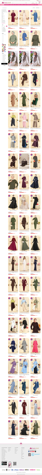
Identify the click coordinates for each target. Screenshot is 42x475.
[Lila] (4, 51)
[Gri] (3, 48)
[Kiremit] (2, 50)
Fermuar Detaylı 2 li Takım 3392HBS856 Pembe (24, 128)
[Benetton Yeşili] (2, 46)
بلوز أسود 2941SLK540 (24, 333)
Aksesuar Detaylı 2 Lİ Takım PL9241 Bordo (24, 292)
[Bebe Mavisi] (4, 45)
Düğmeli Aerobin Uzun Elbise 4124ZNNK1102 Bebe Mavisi (24, 374)
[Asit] (2, 45)
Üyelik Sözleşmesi (3, 455)
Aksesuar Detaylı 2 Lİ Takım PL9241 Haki (35, 292)
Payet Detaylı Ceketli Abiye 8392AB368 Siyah (35, 251)
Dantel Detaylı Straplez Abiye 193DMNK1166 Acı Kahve (13, 272)
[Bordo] (4, 46)
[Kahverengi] (5, 49)
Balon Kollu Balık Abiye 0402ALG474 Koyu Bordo (24, 415)
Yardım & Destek (3, 459)
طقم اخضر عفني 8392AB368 (24, 251)
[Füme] (4, 47)
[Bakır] (3, 45)
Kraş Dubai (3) (4, 54)
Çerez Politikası (3, 457)
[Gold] (2, 48)
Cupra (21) (4, 59)
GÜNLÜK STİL (19, 4)
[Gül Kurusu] (4, 48)
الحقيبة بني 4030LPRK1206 (24, 169)
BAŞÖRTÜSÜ (28, 4)
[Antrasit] (5, 44)
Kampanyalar (22, 458)
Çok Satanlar (22, 456)
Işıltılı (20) (4, 60)
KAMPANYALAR (3, 23)
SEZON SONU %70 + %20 (7, 4)
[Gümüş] (5, 48)
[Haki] (2, 49)
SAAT (25, 4)
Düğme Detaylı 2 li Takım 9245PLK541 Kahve (24, 87)
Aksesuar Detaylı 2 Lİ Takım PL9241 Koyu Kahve (13, 292)
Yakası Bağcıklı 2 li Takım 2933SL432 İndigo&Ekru (24, 46)
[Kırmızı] (3, 50)
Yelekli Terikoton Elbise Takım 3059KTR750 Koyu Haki (35, 46)
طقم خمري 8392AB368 (13, 251)
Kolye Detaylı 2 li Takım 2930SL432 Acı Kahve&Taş (13, 169)
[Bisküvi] (3, 46)
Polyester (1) (4, 56)
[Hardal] (3, 49)
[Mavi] (5, 51)
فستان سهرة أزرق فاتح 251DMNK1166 (35, 415)
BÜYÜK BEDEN (22, 4)
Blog (21, 457)
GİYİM (11, 4)
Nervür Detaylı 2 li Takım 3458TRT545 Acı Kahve (35, 333)
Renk (2, 43)
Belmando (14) (4, 61)
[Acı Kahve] (3, 44)
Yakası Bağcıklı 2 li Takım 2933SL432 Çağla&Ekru (13, 46)
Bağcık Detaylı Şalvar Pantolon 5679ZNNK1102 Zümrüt (35, 108)
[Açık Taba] (4, 44)
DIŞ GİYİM (15, 4)
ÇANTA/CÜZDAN (32, 4)
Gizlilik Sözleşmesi (3, 458)
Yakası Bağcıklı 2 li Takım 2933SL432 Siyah (35, 210)
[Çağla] (5, 46)
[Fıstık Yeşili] (3, 47)
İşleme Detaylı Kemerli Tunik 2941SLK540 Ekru (13, 333)
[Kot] (4, 50)
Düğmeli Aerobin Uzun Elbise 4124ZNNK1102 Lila (13, 374)
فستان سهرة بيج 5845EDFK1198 (24, 210)
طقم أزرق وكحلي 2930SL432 (35, 374)
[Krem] (5, 50)
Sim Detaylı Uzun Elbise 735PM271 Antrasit (35, 169)
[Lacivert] (2, 51)
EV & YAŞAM (36, 4)
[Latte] (3, 51)
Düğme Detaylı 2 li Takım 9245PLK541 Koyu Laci (35, 87)
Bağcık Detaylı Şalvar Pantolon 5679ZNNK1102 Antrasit (13, 128)
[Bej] (5, 45)
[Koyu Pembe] (2, 44)
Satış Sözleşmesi (3, 456)
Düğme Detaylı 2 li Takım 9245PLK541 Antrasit (13, 87)
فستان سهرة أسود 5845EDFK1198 (13, 210)
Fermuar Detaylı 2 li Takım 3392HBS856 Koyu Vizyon (35, 128)
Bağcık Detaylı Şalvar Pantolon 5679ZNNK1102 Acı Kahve (13, 313)
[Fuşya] (5, 47)
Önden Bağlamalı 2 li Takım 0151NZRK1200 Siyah (13, 415)
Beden (3, 33)
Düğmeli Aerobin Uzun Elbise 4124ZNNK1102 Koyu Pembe (35, 354)
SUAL (21, 455)
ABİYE (13, 4)
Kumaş (3, 53)
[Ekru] (2, 47)
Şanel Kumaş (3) (4, 55)
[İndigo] (4, 49)
